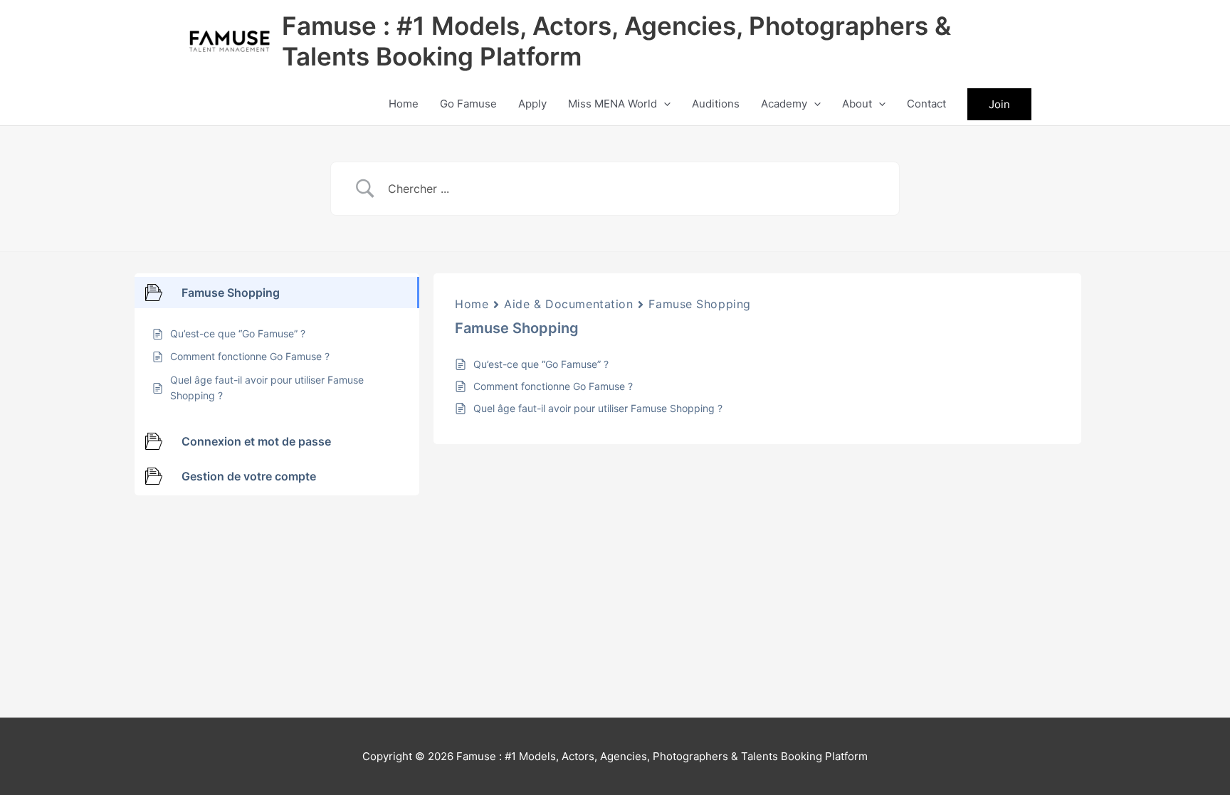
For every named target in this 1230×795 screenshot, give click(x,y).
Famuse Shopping (699, 304)
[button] (664, 104)
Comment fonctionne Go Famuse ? (553, 386)
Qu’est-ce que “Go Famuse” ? (541, 364)
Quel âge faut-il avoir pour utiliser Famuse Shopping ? (597, 408)
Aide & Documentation (568, 304)
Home (471, 304)
